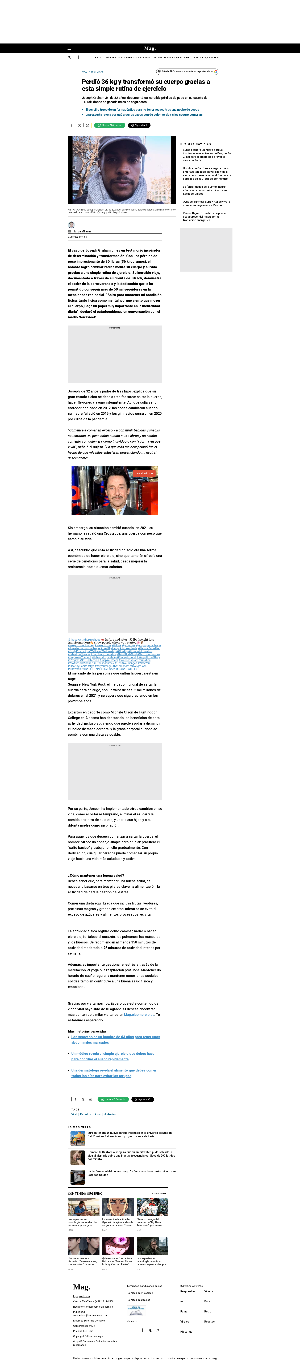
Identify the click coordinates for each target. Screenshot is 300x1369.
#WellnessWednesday (102, 651)
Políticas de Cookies (138, 1300)
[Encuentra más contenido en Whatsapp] (87, 125)
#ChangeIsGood (126, 657)
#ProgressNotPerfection (83, 660)
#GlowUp (122, 651)
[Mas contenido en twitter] (150, 1330)
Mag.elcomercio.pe (139, 1015)
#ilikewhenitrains (78, 669)
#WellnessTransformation (135, 660)
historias (110, 1114)
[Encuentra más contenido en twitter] (80, 125)
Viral (74, 1114)
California (109, 57)
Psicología (145, 57)
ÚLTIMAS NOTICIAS (195, 144)
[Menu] (71, 48)
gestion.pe (124, 1358)
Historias (186, 1331)
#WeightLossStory (148, 657)
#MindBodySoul (127, 654)
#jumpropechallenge (148, 645)
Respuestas (187, 1291)
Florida (98, 57)
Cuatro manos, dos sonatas (206, 57)
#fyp (91, 666)
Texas (120, 57)
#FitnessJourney (103, 663)
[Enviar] (69, 57)
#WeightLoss (103, 645)
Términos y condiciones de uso (144, 1286)
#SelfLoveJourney (148, 654)
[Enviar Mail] (70, 231)
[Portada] (81, 1293)
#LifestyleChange (79, 654)
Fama (184, 1311)
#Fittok (116, 645)
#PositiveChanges (126, 663)
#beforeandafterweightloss (129, 666)
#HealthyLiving (110, 648)
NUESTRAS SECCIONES (191, 1286)
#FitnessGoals (128, 648)
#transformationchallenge (84, 648)
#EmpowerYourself (79, 657)
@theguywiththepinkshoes (84, 639)
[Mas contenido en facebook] (142, 1330)
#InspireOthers (109, 660)
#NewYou (144, 663)
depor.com (141, 1358)
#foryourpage (103, 666)
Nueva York (131, 57)
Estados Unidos (90, 1114)
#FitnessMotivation (140, 651)
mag (214, 1358)
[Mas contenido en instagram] (157, 1330)
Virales (184, 1321)
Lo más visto (79, 1127)
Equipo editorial (81, 1296)
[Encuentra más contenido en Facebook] (72, 125)
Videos (208, 1291)
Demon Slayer (183, 57)
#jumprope (128, 645)
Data (207, 1301)
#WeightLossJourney (81, 645)
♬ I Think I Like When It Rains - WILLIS (113, 669)
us (182, 1301)
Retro (207, 1311)
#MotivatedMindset (80, 663)
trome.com (157, 1358)
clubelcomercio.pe (103, 1358)
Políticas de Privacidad (140, 1293)
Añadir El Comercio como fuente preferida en (187, 71)
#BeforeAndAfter (149, 648)
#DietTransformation (103, 654)
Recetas (209, 1321)
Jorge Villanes (82, 231)
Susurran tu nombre (163, 57)
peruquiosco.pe (198, 1358)
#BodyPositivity (78, 651)
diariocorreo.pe (177, 1358)
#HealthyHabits (77, 666)
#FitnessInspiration (104, 657)
